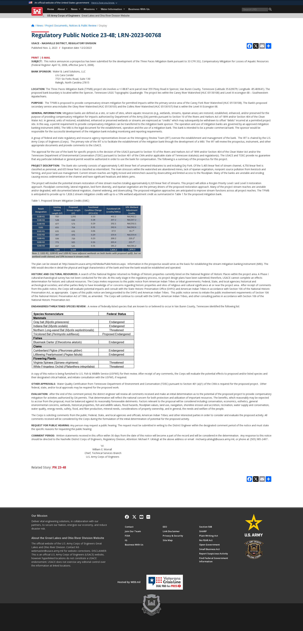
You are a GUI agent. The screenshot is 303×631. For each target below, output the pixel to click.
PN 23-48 (59, 467)
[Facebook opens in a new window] (127, 517)
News (74, 9)
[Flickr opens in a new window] (148, 517)
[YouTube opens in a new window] (141, 517)
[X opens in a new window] (134, 517)
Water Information (112, 9)
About (62, 9)
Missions (89, 9)
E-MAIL (46, 57)
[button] (104, 3)
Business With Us (139, 9)
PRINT (35, 57)
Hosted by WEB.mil (128, 582)
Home (50, 9)
